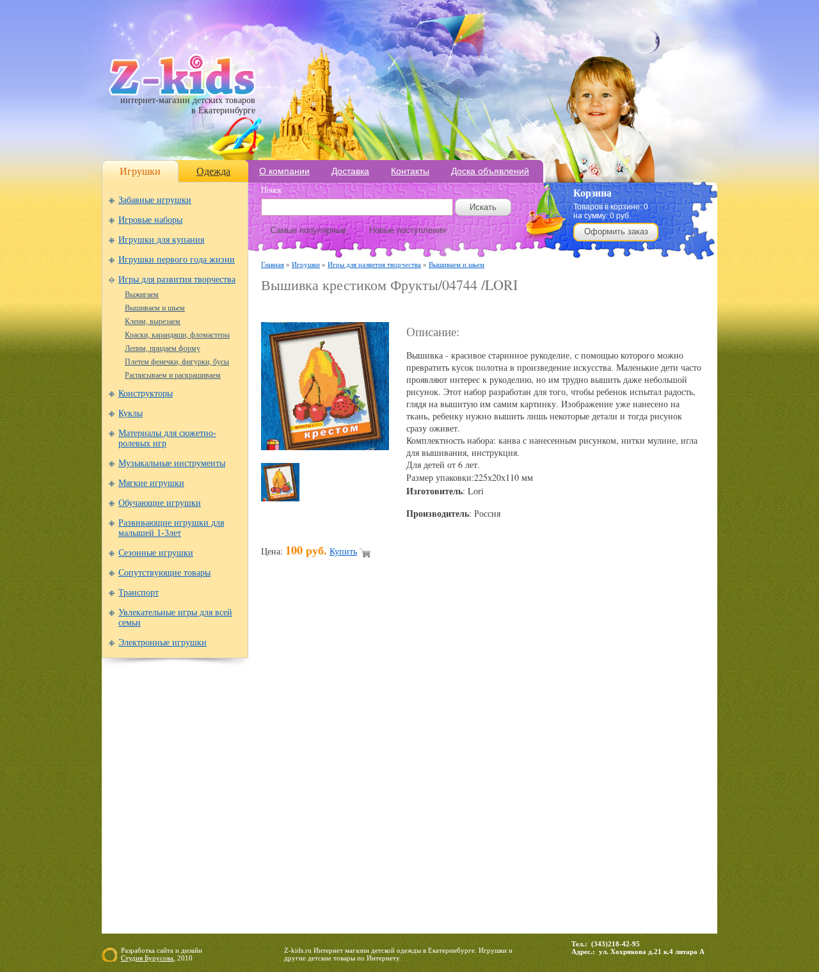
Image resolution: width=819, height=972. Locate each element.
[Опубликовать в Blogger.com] (271, 760)
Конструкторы (145, 393)
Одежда (213, 171)
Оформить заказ (616, 231)
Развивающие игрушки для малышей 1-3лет (171, 528)
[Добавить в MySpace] (490, 760)
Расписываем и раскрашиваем (173, 375)
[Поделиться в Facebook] (295, 760)
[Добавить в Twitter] (563, 760)
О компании (284, 171)
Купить (343, 551)
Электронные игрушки (162, 642)
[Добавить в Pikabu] (539, 760)
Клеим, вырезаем (152, 321)
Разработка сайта (147, 950)
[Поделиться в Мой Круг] (466, 760)
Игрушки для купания (161, 240)
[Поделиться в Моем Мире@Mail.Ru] (441, 760)
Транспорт (138, 592)
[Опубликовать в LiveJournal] (417, 760)
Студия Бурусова (147, 958)
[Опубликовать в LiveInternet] (393, 760)
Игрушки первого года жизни (176, 259)
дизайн (191, 950)
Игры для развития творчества (176, 279)
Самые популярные (308, 230)
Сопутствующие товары (164, 573)
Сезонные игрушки (155, 553)
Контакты (410, 171)
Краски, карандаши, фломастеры (177, 334)
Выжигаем (142, 294)
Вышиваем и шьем (155, 308)
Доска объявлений (490, 171)
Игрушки (140, 171)
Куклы (130, 413)
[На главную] (182, 92)
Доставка (350, 171)
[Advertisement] (411, 308)
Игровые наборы (150, 220)
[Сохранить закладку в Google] (344, 760)
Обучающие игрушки (159, 503)
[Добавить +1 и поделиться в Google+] (368, 760)
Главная (272, 264)
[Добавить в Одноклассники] (514, 760)
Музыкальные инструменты (171, 463)
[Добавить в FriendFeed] (320, 760)
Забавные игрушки (154, 200)
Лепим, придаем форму (162, 348)
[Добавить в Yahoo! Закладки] (611, 760)
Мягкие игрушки (151, 483)
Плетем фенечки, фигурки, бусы (177, 361)
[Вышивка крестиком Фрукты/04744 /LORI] (325, 447)
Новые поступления (407, 230)
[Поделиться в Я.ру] (636, 760)
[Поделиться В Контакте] (587, 760)
